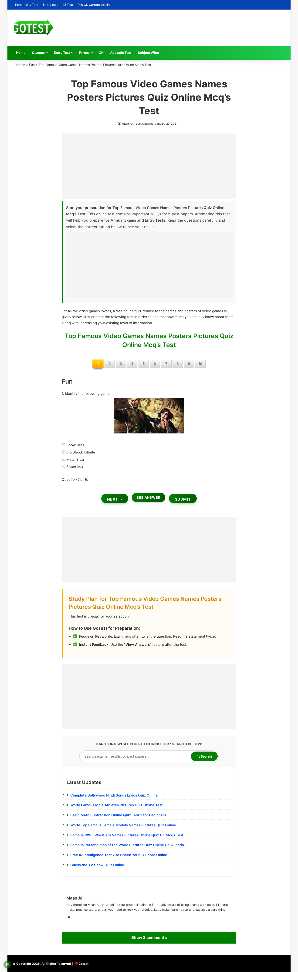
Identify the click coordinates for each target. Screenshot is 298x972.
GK (101, 53)
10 (200, 363)
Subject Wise (148, 53)
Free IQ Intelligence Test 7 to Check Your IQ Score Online (118, 855)
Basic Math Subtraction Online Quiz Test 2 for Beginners (118, 815)
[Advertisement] (149, 166)
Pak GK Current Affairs (94, 5)
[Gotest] (33, 27)
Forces (84, 53)
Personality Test (26, 5)
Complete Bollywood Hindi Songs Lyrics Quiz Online (114, 795)
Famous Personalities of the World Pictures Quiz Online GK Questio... (128, 845)
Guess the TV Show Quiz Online (97, 865)
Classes (38, 53)
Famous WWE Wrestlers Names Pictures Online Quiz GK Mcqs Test (126, 835)
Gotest (83, 963)
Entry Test (62, 53)
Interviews (50, 5)
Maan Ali (127, 123)
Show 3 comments (149, 937)
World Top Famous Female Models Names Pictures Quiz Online (123, 825)
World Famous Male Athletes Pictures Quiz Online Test (116, 805)
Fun (32, 65)
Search (206, 756)
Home (20, 53)
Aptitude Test (120, 53)
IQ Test (68, 5)
